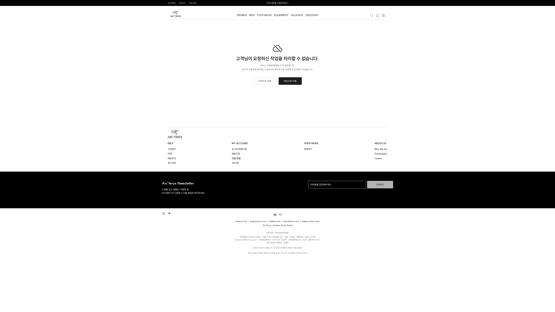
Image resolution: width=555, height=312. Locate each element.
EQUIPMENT (281, 15)
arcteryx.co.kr (241, 221)
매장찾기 (308, 149)
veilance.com (275, 221)
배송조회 (236, 153)
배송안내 (172, 158)
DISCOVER (312, 15)
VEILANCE (297, 15)
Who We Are (380, 149)
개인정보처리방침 (282, 233)
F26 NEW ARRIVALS (277, 3)
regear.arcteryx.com (311, 221)
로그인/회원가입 (239, 149)
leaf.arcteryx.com (291, 221)
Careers (378, 158)
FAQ (170, 153)
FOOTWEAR (264, 15)
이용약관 (269, 233)
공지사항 (172, 162)
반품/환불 (236, 158)
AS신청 (235, 162)
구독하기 (380, 184)
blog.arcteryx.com (258, 221)
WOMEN (242, 15)
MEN (252, 15)
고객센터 (172, 149)
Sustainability (380, 153)
